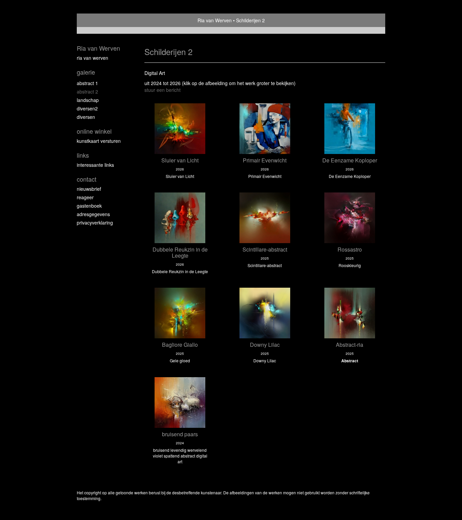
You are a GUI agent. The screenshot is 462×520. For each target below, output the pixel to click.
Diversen (86, 116)
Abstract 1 (87, 83)
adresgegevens (93, 214)
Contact (86, 179)
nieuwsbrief (89, 188)
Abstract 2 (87, 91)
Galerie (86, 72)
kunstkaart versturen (99, 140)
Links (83, 155)
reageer (85, 197)
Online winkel (94, 131)
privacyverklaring (95, 222)
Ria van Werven (215, 20)
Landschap (88, 100)
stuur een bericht (162, 89)
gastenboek (89, 205)
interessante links (95, 164)
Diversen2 (87, 108)
